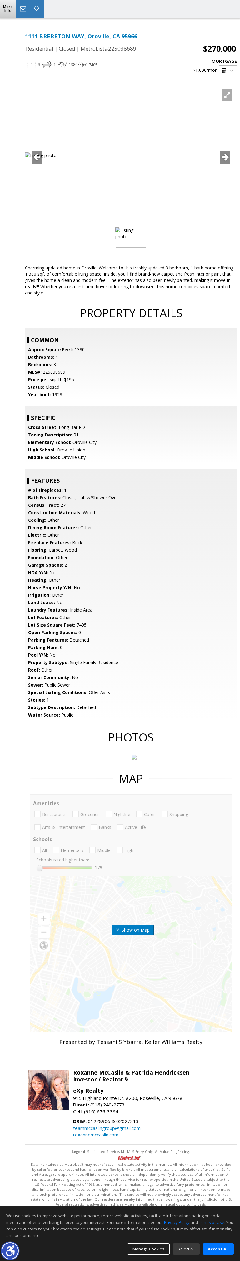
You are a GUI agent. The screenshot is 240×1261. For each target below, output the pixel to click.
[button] (10, 1250)
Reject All (186, 1249)
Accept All (218, 1249)
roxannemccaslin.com (95, 1134)
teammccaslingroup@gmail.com (107, 1128)
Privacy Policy (177, 1222)
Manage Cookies (148, 1249)
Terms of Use (211, 1222)
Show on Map (135, 930)
